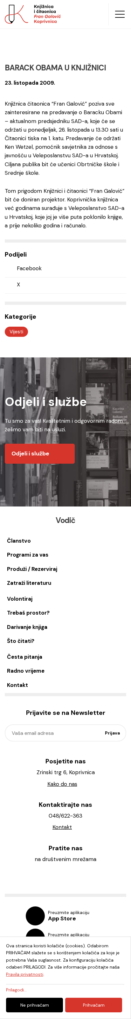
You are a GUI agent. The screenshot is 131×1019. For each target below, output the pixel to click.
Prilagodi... (16, 990)
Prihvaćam (94, 1005)
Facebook (29, 268)
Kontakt (17, 685)
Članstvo (19, 540)
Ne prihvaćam (34, 1005)
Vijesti (16, 332)
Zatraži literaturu (29, 582)
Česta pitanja (24, 656)
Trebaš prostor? (28, 612)
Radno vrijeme (26, 670)
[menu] (120, 14)
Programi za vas (27, 554)
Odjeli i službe (30, 453)
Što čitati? (20, 640)
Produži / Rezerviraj (32, 568)
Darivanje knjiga (27, 627)
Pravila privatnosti (24, 974)
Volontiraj (19, 598)
